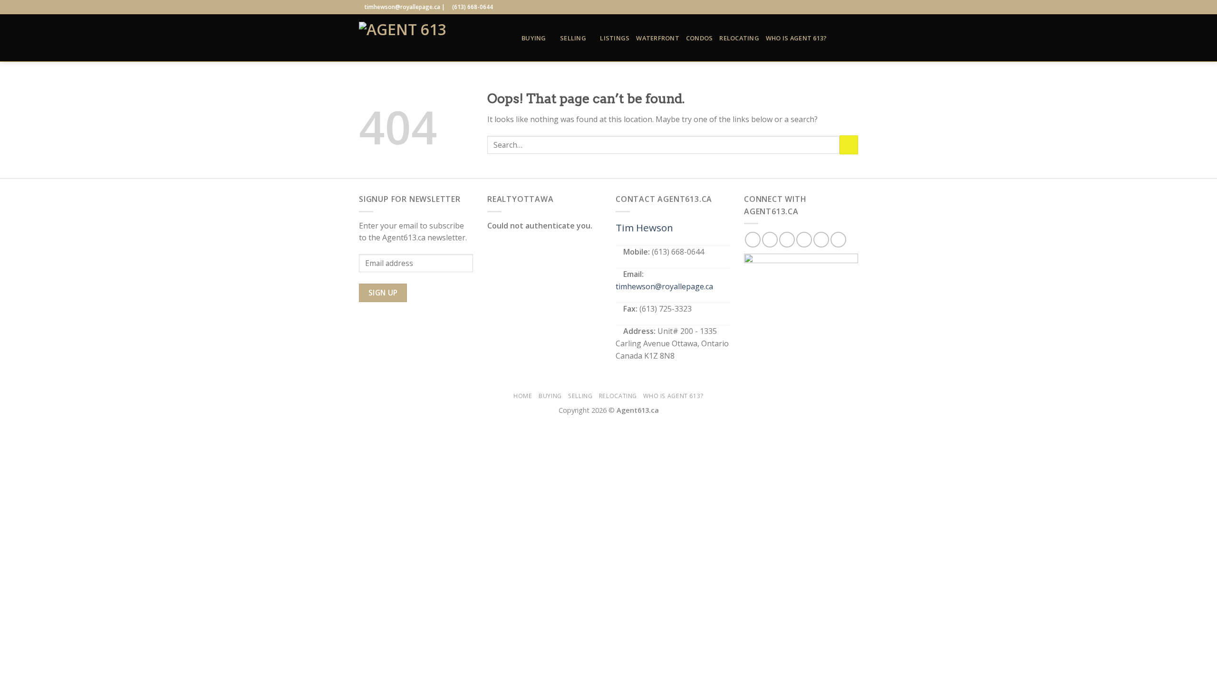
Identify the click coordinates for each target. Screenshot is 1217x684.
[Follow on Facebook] (808, 7)
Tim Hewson (644, 227)
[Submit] (849, 144)
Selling (573, 38)
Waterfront (657, 38)
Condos (699, 38)
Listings (614, 38)
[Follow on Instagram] (817, 7)
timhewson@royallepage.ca (664, 286)
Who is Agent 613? (796, 38)
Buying (534, 38)
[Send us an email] (835, 7)
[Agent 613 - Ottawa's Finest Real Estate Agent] (433, 38)
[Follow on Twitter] (826, 7)
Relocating (739, 38)
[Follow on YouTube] (853, 7)
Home (522, 396)
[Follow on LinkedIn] (844, 7)
